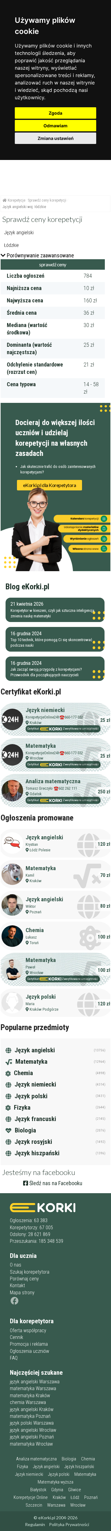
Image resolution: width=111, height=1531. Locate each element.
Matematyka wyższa (55, 1482)
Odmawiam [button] (55, 125)
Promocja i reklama (29, 1344)
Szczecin (34, 1505)
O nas (15, 1265)
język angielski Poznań (32, 1437)
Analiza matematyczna (53, 781)
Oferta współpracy (28, 1330)
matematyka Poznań (30, 1416)
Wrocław (36, 758)
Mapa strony (22, 1293)
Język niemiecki (45, 710)
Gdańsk (36, 794)
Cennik (16, 1337)
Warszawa (56, 1505)
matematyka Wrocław (31, 1444)
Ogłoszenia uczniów (29, 1351)
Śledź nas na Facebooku (55, 1183)
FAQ (14, 1358)
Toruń (34, 942)
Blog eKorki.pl (27, 586)
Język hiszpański (36, 1153)
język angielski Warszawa (35, 1382)
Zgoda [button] (55, 113)
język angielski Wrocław (33, 1430)
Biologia (24, 1130)
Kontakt (17, 1285)
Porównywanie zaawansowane (40, 255)
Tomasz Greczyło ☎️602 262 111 (51, 788)
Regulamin (35, 1524)
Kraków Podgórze (44, 1009)
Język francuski (34, 1119)
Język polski (41, 996)
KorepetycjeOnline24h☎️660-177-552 (54, 717)
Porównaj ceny (24, 1279)
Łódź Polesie (40, 850)
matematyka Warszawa (33, 1388)
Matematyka (41, 745)
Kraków (36, 722)
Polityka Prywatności (69, 1524)
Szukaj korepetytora (29, 1272)
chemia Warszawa (28, 1402)
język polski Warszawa (32, 1423)
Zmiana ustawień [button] (56, 138)
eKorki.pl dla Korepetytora (49, 485)
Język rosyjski (32, 1141)
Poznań (35, 912)
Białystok (38, 1489)
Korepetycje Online (31, 1497)
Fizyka (21, 1107)
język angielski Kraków (31, 1409)
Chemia (35, 930)
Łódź (75, 1497)
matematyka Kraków (30, 1395)
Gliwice (74, 1489)
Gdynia (57, 1489)
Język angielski (44, 837)
